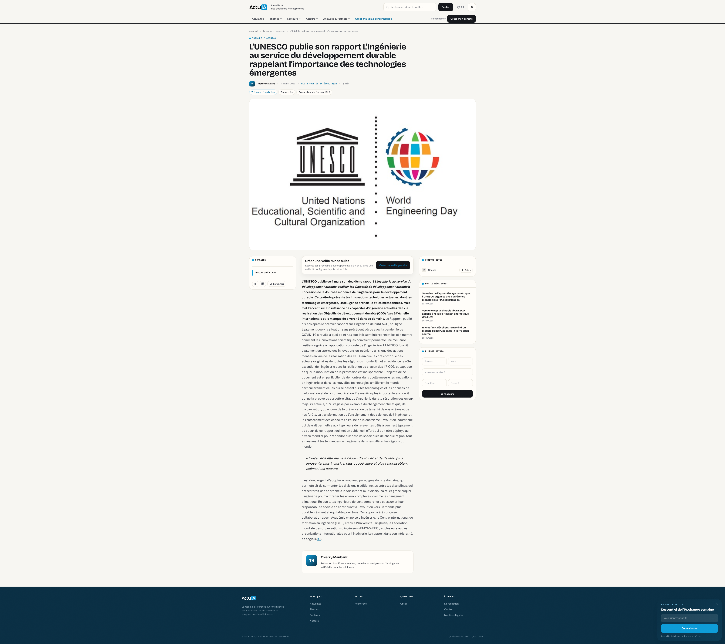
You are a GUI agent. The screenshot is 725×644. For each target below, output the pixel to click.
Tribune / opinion (274, 31)
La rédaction (451, 603)
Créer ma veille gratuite (393, 265)
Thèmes (274, 18)
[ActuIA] (258, 7)
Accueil (253, 31)
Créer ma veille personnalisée (373, 18)
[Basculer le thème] (472, 7)
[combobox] (412, 7)
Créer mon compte (461, 18)
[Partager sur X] (255, 284)
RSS (481, 636)
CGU (474, 636)
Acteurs (310, 18)
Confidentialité (459, 636)
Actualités (258, 18)
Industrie (287, 92)
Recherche (361, 603)
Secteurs (292, 18)
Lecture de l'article (265, 272)
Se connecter (438, 18)
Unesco (430, 270)
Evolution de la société (314, 92)
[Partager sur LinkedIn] (263, 284)
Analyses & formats (335, 18)
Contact (449, 609)
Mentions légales (453, 615)
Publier (446, 7)
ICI (319, 539)
